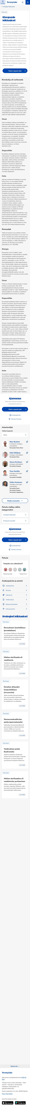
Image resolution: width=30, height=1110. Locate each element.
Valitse (5, 435)
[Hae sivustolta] (22, 2)
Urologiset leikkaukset (9, 6)
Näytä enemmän (13, 501)
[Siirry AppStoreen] (7, 1102)
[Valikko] (28, 2)
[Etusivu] (12, 2)
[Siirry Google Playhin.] (20, 1102)
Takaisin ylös (14, 1066)
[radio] (5, 569)
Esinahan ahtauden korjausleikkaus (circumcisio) (12, 690)
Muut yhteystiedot (7, 1094)
